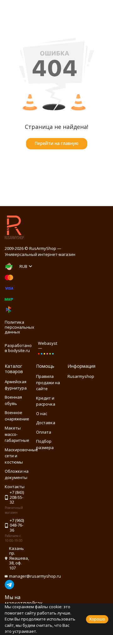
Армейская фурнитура (16, 385)
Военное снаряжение (17, 416)
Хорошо (97, 619)
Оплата (43, 432)
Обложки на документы (17, 474)
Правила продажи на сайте (48, 382)
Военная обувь (13, 400)
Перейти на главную (56, 143)
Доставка (45, 422)
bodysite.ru (19, 350)
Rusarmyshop (80, 376)
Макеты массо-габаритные (17, 434)
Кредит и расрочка (45, 401)
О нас (41, 413)
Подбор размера (45, 444)
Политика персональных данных (19, 327)
